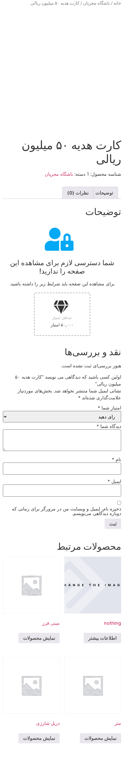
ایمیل (114, 481)
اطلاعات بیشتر (102, 638)
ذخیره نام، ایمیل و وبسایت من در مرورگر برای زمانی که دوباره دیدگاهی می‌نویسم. (66, 511)
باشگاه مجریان (96, 3)
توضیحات (104, 193)
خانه (117, 3)
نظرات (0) (78, 193)
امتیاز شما (109, 407)
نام (116, 459)
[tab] (104, 193)
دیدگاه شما (109, 426)
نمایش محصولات (39, 638)
